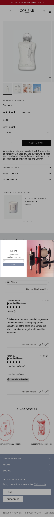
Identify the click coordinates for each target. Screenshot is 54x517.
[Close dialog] (53, 241)
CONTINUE (13, 264)
